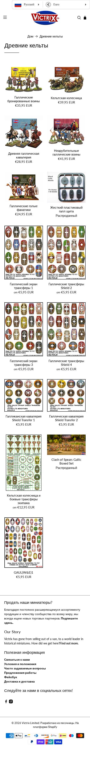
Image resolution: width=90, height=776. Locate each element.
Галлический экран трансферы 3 (23, 362)
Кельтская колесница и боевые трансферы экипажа (23, 499)
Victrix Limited (30, 723)
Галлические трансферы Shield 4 (66, 362)
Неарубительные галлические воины (66, 152)
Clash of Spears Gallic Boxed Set (66, 461)
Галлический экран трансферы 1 (23, 286)
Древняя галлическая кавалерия (23, 155)
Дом (30, 36)
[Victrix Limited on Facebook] (6, 702)
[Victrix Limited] (45, 17)
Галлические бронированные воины (23, 99)
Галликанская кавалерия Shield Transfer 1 (23, 418)
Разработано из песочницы (57, 723)
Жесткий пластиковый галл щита (66, 209)
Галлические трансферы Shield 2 (66, 286)
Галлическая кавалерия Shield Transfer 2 (66, 418)
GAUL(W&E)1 (23, 572)
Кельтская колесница (66, 98)
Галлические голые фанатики (23, 208)
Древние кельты (51, 36)
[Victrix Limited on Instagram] (11, 702)
